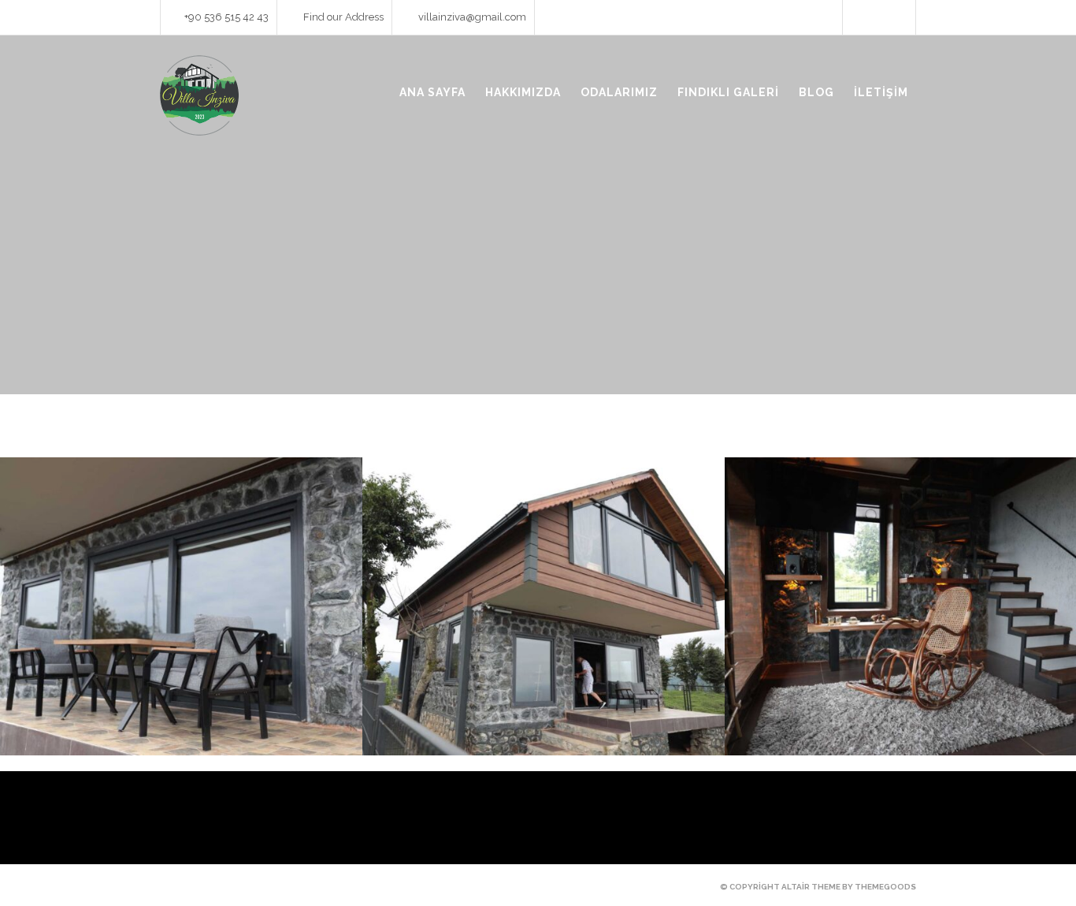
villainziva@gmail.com (472, 17)
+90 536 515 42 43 (226, 17)
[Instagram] (898, 19)
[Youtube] (879, 19)
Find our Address (343, 17)
